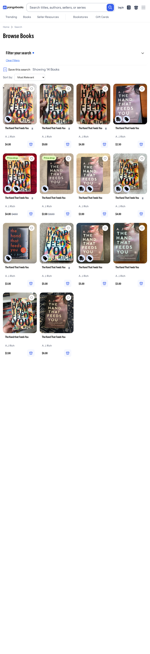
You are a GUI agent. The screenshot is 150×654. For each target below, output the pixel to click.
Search (18, 27)
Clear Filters (13, 60)
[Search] (110, 7)
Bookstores (80, 17)
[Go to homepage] (13, 7)
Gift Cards (102, 17)
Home (6, 27)
